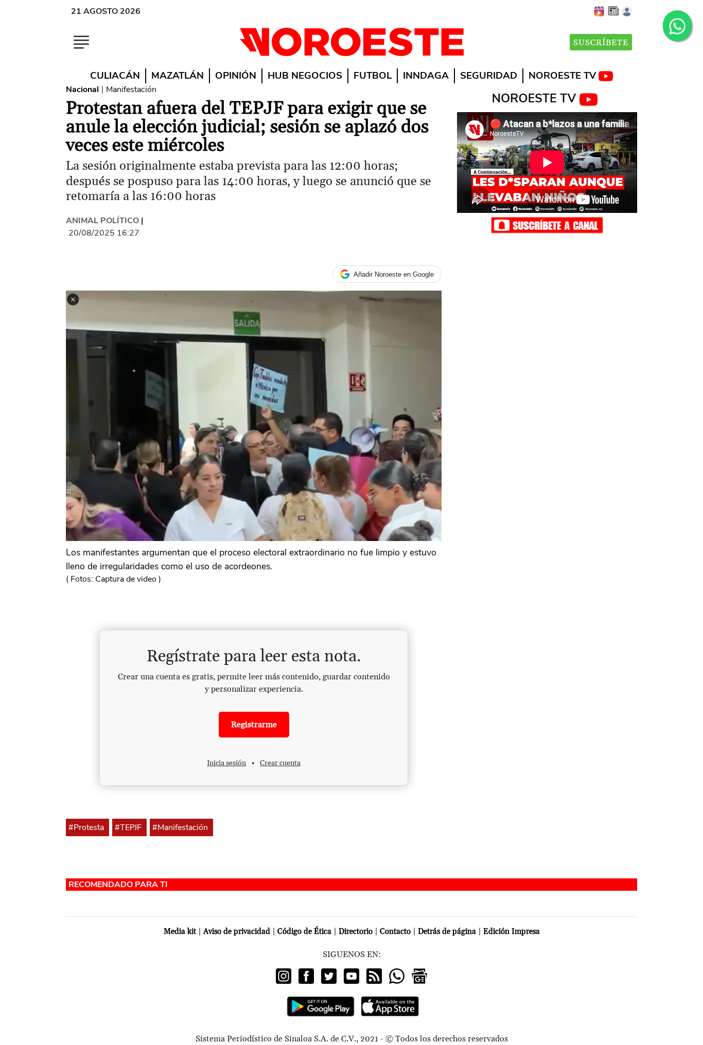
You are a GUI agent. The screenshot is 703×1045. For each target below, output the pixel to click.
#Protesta (86, 827)
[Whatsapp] (396, 976)
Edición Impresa (511, 931)
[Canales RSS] (374, 976)
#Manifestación (180, 827)
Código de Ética (304, 931)
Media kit (180, 931)
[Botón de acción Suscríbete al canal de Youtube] (547, 225)
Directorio (356, 931)
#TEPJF (128, 827)
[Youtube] (351, 976)
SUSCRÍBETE (600, 43)
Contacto (395, 931)
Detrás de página (447, 931)
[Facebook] (306, 976)
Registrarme (254, 724)
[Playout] (599, 10)
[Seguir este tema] (105, 827)
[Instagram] (283, 976)
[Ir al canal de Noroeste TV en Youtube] (547, 97)
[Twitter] (329, 976)
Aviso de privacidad (236, 931)
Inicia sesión (226, 763)
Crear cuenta (280, 763)
